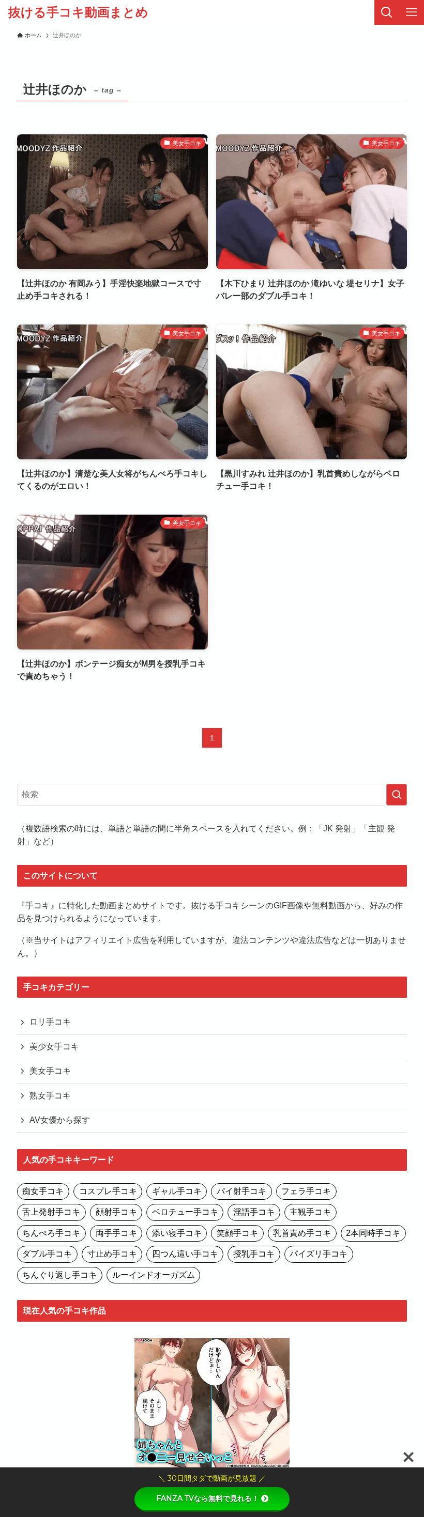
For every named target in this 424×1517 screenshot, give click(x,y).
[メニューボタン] (411, 12)
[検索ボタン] (386, 12)
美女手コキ (50, 1070)
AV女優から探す (59, 1120)
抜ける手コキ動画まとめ (78, 12)
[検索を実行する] (396, 795)
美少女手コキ (54, 1046)
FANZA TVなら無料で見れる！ (207, 1498)
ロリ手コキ (50, 1021)
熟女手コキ (50, 1095)
